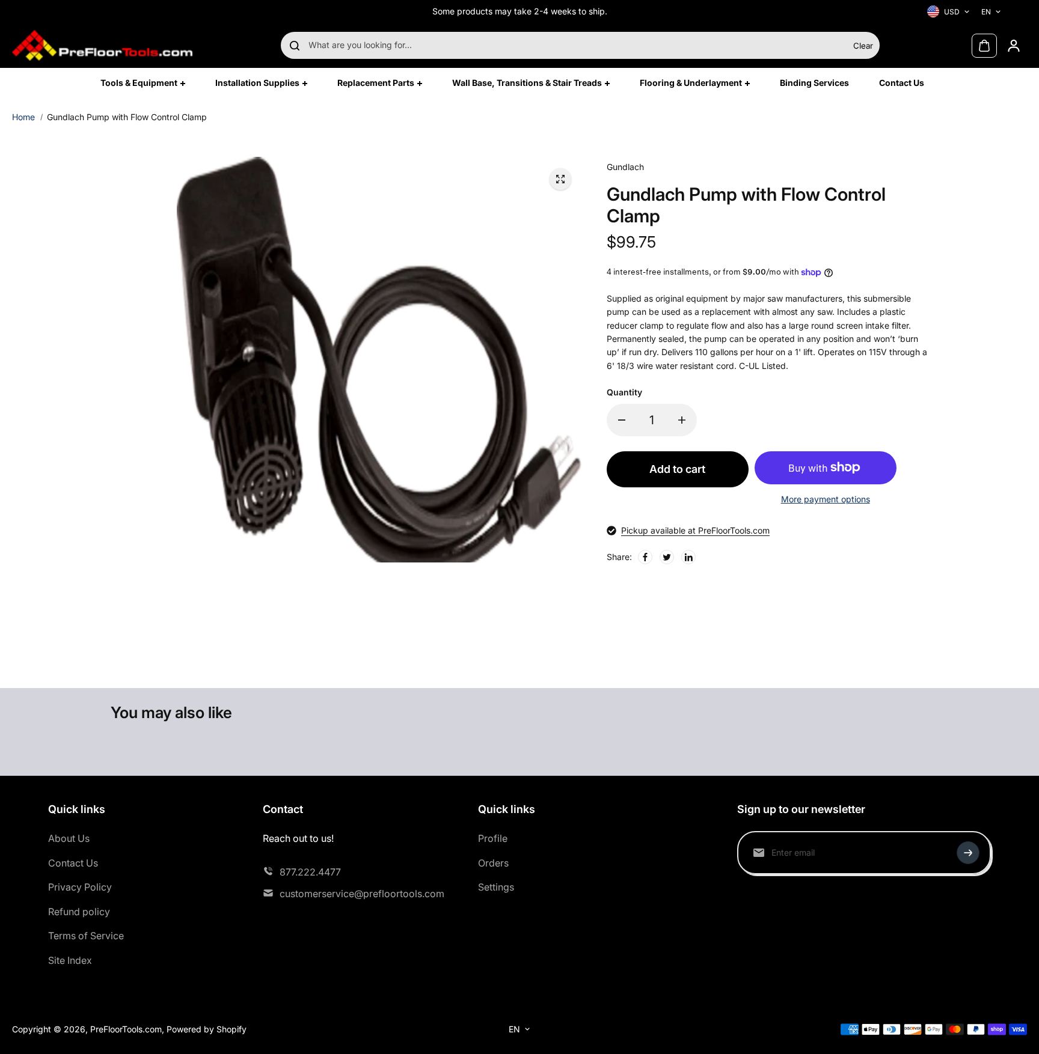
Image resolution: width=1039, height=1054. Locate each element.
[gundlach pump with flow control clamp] (560, 179)
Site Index (70, 960)
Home (23, 117)
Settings (496, 887)
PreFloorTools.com (126, 1029)
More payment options (825, 499)
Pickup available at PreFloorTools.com (695, 530)
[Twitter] (667, 557)
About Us (69, 838)
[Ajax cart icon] (984, 46)
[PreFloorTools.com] (102, 45)
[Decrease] (622, 420)
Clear (863, 45)
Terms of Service (86, 936)
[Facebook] (645, 557)
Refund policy (79, 912)
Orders (493, 863)
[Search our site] (294, 45)
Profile (492, 838)
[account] (1014, 46)
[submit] (968, 852)
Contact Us (73, 863)
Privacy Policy (80, 887)
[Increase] (682, 420)
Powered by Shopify (207, 1029)
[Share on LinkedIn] (688, 557)
